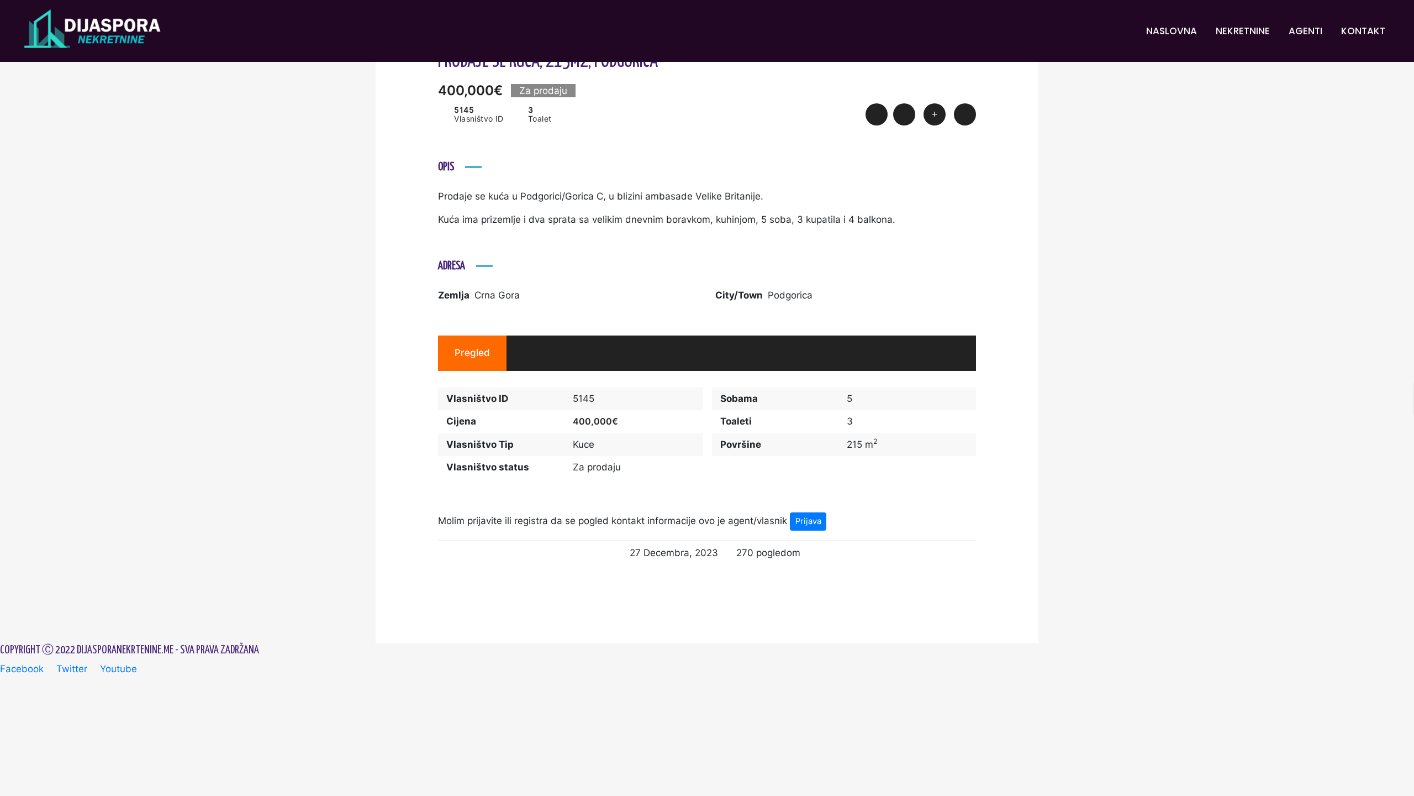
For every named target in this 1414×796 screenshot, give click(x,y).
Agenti (1305, 31)
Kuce (583, 444)
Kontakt (1363, 31)
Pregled (472, 352)
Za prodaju (597, 467)
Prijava (808, 521)
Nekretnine (1243, 31)
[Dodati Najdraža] (904, 114)
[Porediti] (935, 114)
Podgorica (790, 295)
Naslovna (1171, 31)
